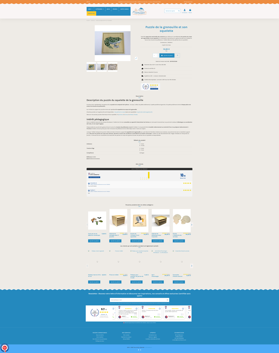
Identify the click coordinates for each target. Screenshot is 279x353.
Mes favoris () (188, 2)
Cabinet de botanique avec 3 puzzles (156, 235)
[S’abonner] (167, 300)
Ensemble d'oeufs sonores (177, 275)
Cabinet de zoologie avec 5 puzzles (114, 235)
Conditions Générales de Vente (153, 339)
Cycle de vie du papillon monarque (94, 234)
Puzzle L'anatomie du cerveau (177, 235)
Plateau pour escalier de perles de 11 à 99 (136, 276)
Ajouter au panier (168, 55)
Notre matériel (99, 337)
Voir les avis (154, 88)
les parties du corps (120, 112)
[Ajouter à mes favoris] (177, 55)
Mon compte (126, 335)
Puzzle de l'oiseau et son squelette (134, 235)
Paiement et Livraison (126, 337)
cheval (131, 114)
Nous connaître (100, 335)
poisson (121, 114)
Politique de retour (100, 341)
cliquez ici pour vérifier (151, 322)
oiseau (136, 114)
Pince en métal (114, 275)
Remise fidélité (126, 339)
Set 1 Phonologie (155, 275)
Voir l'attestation (94, 177)
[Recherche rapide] (179, 11)
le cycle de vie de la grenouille (144, 112)
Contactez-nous (153, 335)
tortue (126, 114)
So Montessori (148, 347)
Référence (89, 157)
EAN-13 (88, 158)
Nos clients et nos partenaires (100, 339)
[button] (87, 224)
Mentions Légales (153, 337)
